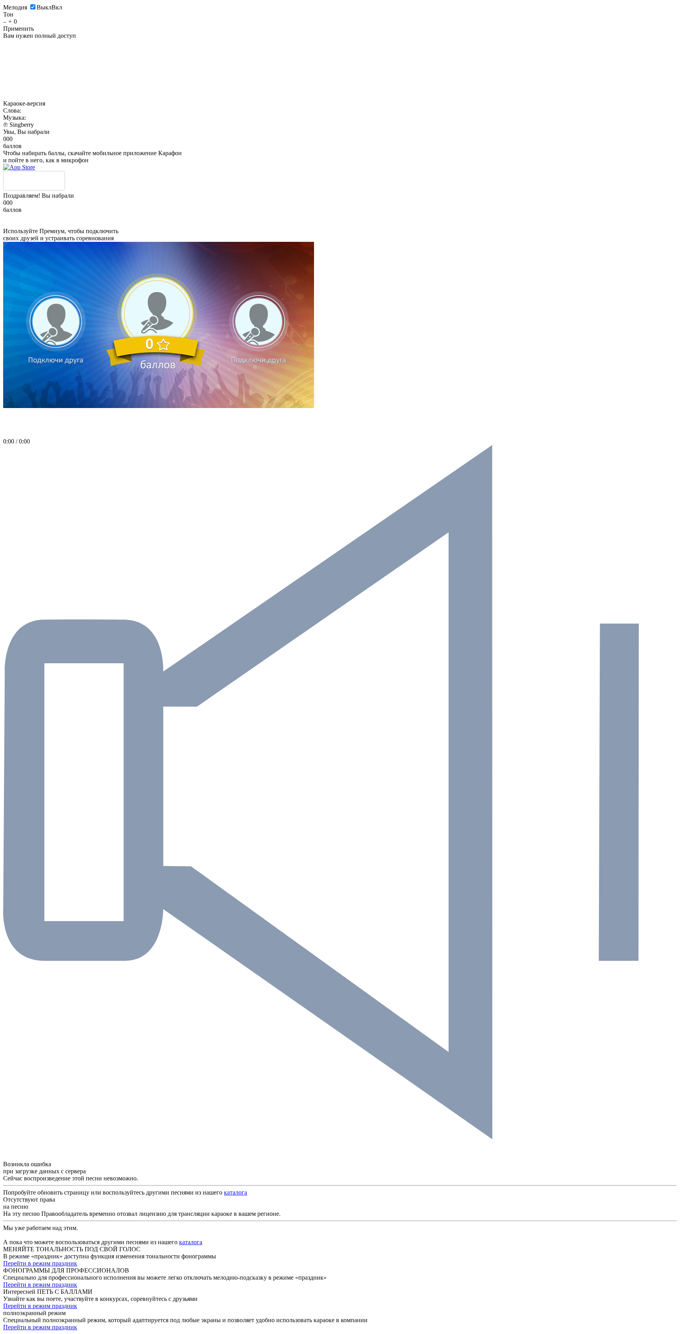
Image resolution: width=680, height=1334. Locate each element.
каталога (235, 1192)
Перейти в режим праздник (40, 1263)
